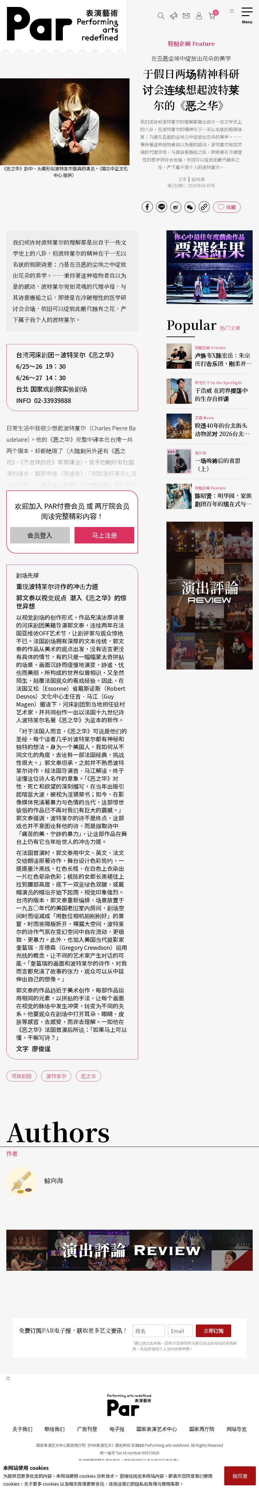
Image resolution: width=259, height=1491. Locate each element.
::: (232, 10)
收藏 (231, 207)
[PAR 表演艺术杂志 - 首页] (63, 26)
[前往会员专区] (199, 15)
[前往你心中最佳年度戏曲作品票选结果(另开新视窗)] (209, 267)
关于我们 (22, 1429)
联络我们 (55, 1429)
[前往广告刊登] (173, 15)
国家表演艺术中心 (156, 1429)
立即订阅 (213, 1330)
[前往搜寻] (161, 15)
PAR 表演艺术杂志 (129, 1405)
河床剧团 (21, 1076)
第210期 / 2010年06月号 (191, 185)
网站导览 (236, 1429)
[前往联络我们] (186, 15)
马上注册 (104, 535)
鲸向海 (198, 179)
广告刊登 (87, 1429)
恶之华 (88, 1076)
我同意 (240, 1476)
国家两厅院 (201, 1429)
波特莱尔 (56, 1076)
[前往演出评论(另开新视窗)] (209, 596)
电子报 (116, 1429)
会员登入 (39, 535)
